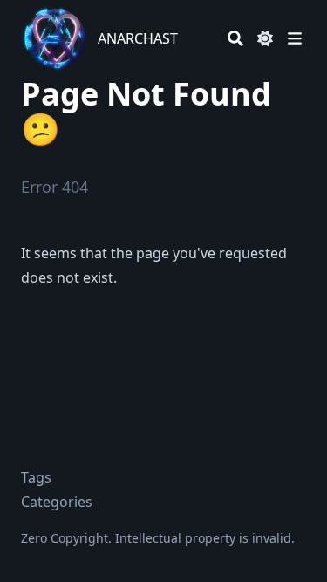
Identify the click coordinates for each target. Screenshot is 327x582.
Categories (56, 501)
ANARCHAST (138, 38)
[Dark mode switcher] (265, 38)
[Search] (235, 38)
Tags (36, 477)
